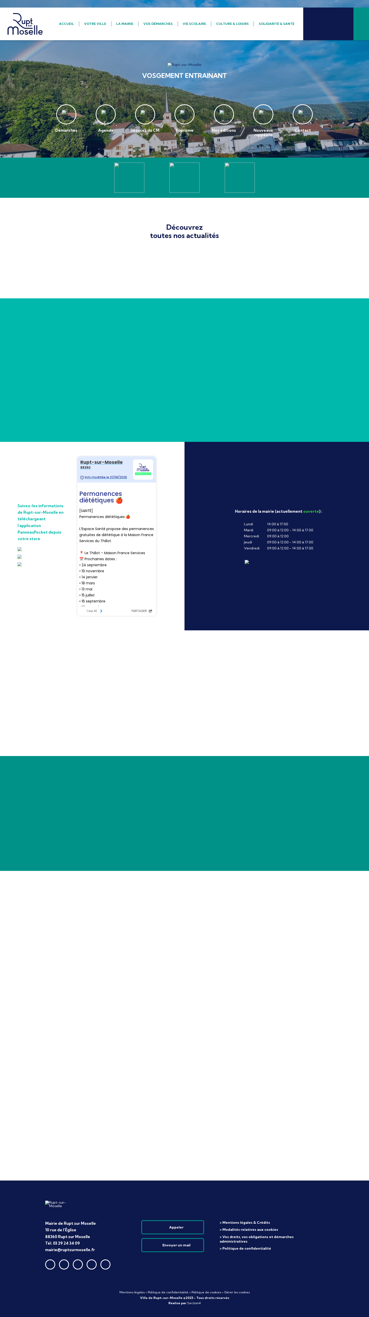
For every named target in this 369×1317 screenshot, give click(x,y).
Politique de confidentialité (168, 1292)
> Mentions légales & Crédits (245, 1222)
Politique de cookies (206, 1292)
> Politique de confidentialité (245, 1248)
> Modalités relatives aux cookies (249, 1229)
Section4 (194, 1303)
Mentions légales (132, 1292)
